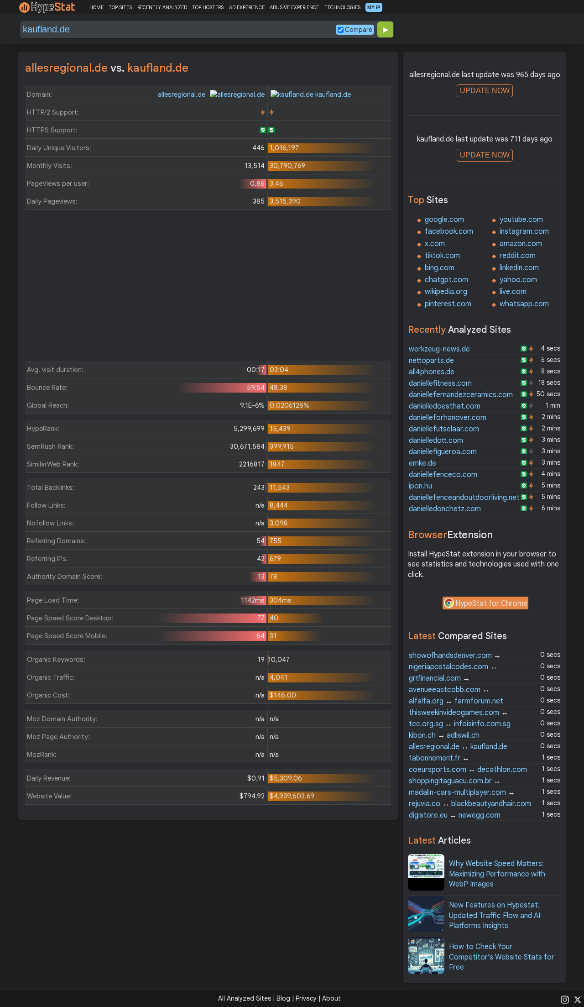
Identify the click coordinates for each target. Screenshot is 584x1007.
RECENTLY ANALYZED (162, 7)
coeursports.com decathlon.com (468, 769)
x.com (435, 243)
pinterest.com (448, 304)
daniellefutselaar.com (444, 429)
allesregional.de (182, 94)
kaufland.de (332, 94)
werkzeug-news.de (439, 349)
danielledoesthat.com (444, 406)
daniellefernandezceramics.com (461, 394)
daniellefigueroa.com (443, 451)
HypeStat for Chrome (491, 603)
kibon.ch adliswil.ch (444, 735)
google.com (444, 219)
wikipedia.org (446, 291)
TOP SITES (120, 7)
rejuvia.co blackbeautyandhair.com (470, 803)
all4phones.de (431, 372)
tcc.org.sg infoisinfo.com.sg (460, 724)
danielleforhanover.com (447, 417)
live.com (513, 291)
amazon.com (521, 243)
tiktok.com (442, 255)
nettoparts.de (431, 360)
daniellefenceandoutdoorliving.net (464, 497)
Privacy (306, 998)
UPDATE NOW (485, 90)
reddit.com (518, 255)
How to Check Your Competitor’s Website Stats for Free (501, 957)
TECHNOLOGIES (342, 7)
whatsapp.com (524, 304)
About (331, 998)
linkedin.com (519, 268)
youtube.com (521, 219)
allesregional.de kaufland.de (458, 746)
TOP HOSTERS (208, 7)
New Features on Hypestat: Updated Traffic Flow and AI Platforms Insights (494, 915)
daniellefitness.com (440, 383)
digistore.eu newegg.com (455, 815)
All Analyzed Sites (244, 998)
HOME (96, 7)
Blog (283, 998)
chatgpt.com (446, 279)
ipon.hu (420, 486)
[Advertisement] (208, 287)
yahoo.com (518, 279)
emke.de (422, 463)
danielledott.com (436, 440)
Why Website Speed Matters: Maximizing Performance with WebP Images (497, 874)
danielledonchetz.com (445, 509)
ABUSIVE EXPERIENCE (294, 7)
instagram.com (524, 231)
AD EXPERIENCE (247, 7)
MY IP (374, 7)
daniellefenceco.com (443, 474)
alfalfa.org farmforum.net (456, 701)
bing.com (439, 268)
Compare (358, 30)
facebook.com (449, 231)
